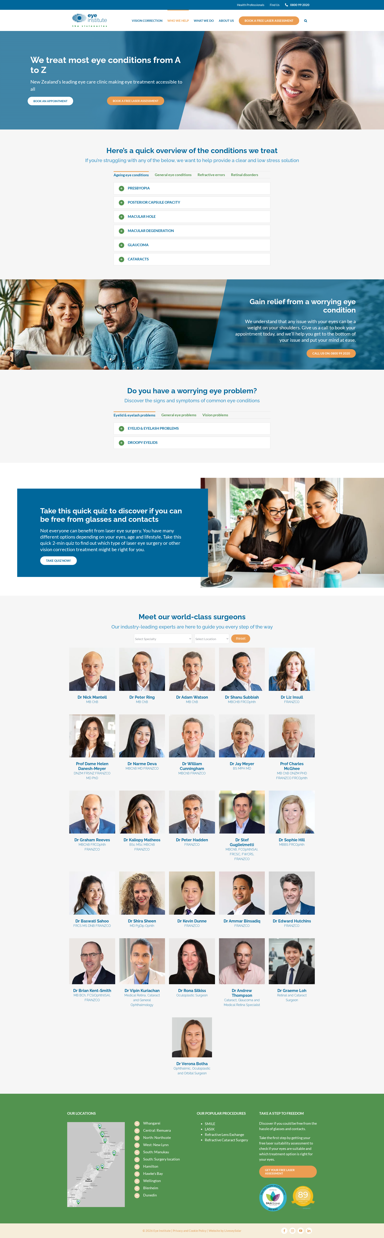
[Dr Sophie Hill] (292, 792)
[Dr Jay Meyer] (242, 716)
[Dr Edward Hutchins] (292, 873)
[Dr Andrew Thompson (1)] (242, 940)
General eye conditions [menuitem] (173, 174)
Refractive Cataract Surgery (226, 1140)
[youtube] (301, 1231)
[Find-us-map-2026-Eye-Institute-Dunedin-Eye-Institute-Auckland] (96, 1124)
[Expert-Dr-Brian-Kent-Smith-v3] (92, 940)
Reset (240, 638)
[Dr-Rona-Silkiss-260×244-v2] (192, 940)
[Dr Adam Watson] (192, 649)
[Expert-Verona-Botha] (192, 1019)
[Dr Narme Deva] (142, 716)
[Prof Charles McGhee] (292, 716)
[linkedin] (309, 1231)
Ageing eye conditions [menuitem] (131, 175)
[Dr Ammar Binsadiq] (242, 873)
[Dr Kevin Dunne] (192, 873)
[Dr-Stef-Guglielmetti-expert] (242, 792)
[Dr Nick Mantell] (92, 649)
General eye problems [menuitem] (178, 415)
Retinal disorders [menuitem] (244, 174)
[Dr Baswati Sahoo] (92, 873)
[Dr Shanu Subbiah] (242, 649)
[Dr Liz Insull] (292, 649)
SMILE (210, 1123)
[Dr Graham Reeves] (92, 792)
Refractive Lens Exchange (224, 1134)
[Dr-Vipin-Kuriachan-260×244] (142, 940)
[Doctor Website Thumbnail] (92, 716)
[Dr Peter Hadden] (192, 792)
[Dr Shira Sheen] (142, 873)
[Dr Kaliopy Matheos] (142, 792)
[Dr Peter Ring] (142, 649)
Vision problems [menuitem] (215, 415)
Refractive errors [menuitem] (211, 174)
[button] (305, 20)
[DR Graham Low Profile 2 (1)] (292, 940)
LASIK (210, 1129)
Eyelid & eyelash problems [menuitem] (134, 415)
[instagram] (292, 1231)
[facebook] (284, 1231)
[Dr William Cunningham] (192, 716)
